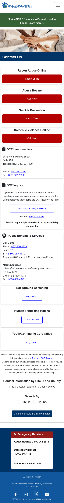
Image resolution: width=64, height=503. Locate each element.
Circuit (25, 402)
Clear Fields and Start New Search (32, 413)
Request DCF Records (42, 358)
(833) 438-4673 (32, 342)
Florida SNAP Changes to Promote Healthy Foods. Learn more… (32, 21)
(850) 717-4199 (36, 216)
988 (39, 463)
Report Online (32, 78)
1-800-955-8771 (16, 253)
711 (12, 250)
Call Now (32, 98)
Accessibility (28, 477)
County (42, 402)
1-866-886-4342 (16, 279)
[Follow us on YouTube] (47, 493)
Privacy (38, 477)
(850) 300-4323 (19, 246)
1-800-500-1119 (23, 454)
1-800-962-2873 (32, 320)
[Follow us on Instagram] (27, 493)
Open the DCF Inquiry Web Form (32, 208)
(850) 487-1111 (18, 171)
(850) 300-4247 (32, 297)
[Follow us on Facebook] (16, 493)
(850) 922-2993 (16, 175)
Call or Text (32, 118)
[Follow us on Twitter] (37, 493)
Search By (32, 396)
